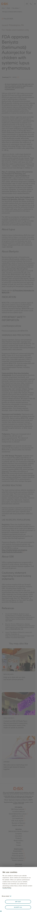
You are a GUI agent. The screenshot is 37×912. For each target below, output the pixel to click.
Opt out (18, 901)
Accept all (18, 907)
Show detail (6, 896)
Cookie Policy (7, 887)
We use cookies (10, 872)
